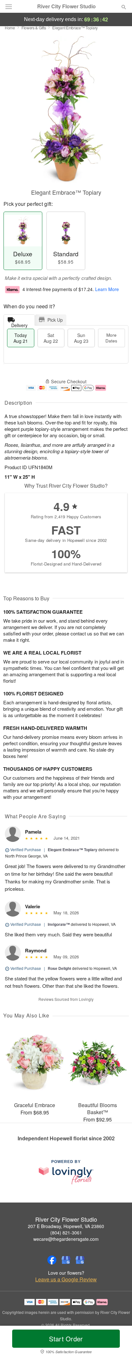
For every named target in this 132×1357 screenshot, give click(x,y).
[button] (118, 1343)
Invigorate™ (59, 924)
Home (10, 27)
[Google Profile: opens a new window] (66, 1260)
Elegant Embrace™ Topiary (72, 849)
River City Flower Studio (66, 6)
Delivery (19, 324)
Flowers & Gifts (33, 27)
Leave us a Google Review (66, 1279)
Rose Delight (59, 968)
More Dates (111, 338)
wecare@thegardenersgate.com (66, 1239)
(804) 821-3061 (66, 1232)
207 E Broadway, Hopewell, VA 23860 (66, 1226)
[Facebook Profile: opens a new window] (51, 1260)
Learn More (107, 289)
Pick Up (55, 320)
